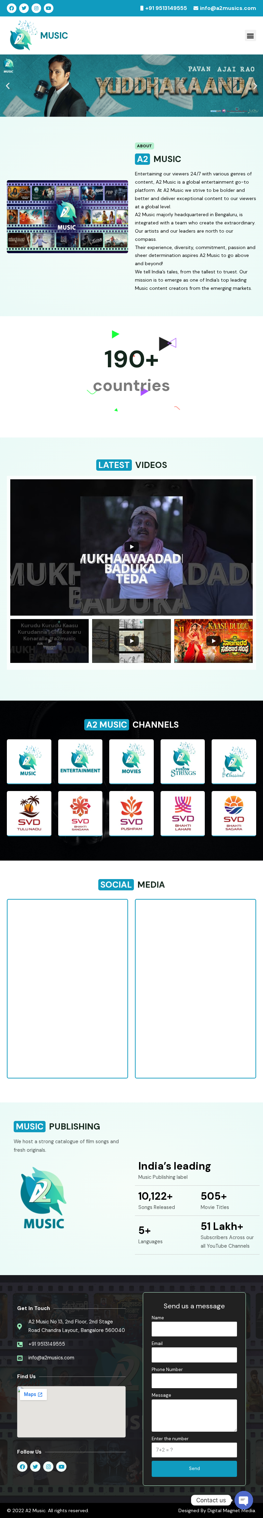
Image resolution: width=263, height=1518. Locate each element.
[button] (250, 35)
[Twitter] (24, 8)
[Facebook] (11, 8)
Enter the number (170, 1439)
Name (158, 1318)
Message (161, 1395)
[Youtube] (48, 8)
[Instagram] (36, 8)
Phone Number (167, 1369)
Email (157, 1343)
